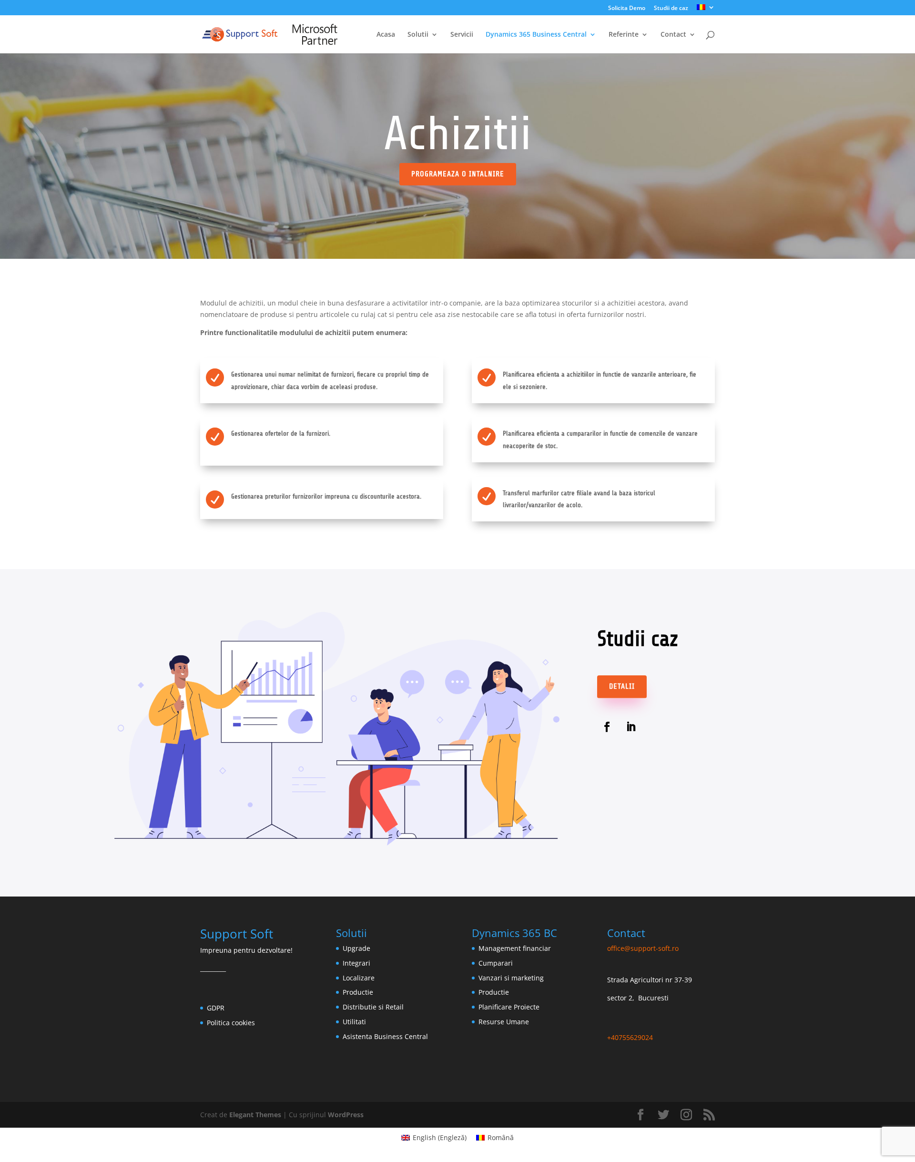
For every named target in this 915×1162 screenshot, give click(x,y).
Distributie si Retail (373, 1006)
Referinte (624, 35)
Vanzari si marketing (511, 977)
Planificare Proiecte (508, 1006)
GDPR (215, 1007)
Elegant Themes (255, 1114)
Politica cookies (231, 1022)
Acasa (385, 35)
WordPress (346, 1114)
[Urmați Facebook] (607, 727)
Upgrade (356, 948)
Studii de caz (671, 8)
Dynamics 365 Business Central (536, 35)
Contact (673, 35)
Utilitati (354, 1021)
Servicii (461, 35)
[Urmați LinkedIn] (631, 727)
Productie (358, 992)
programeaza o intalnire (457, 174)
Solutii (417, 35)
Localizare (359, 977)
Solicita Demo (626, 8)
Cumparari (495, 963)
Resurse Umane (503, 1021)
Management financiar (514, 948)
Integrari (356, 963)
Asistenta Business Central (385, 1036)
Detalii (622, 686)
